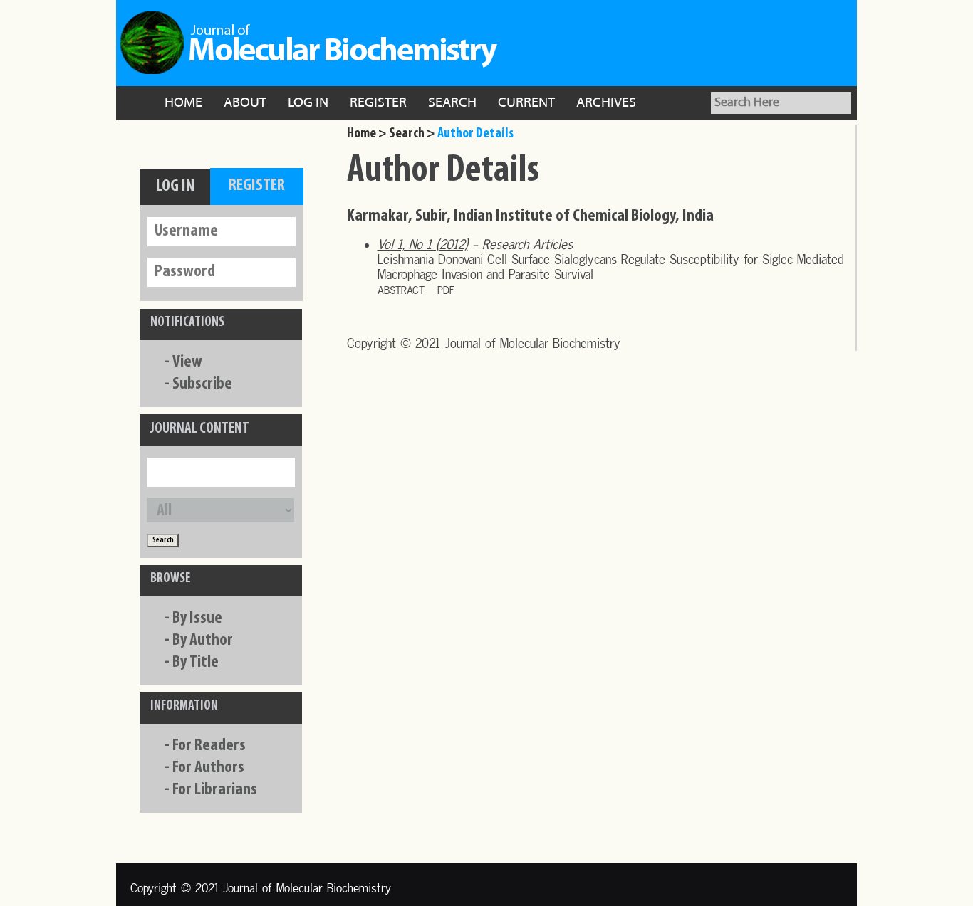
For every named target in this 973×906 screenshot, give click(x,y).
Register (378, 103)
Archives (606, 103)
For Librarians (214, 790)
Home (183, 103)
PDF (445, 290)
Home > (367, 134)
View (187, 362)
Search (452, 103)
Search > (412, 134)
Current (526, 103)
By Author (202, 640)
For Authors (208, 767)
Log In (308, 103)
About (245, 103)
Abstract (401, 290)
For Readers (209, 745)
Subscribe (202, 384)
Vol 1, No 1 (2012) (423, 244)
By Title (195, 662)
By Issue (197, 618)
